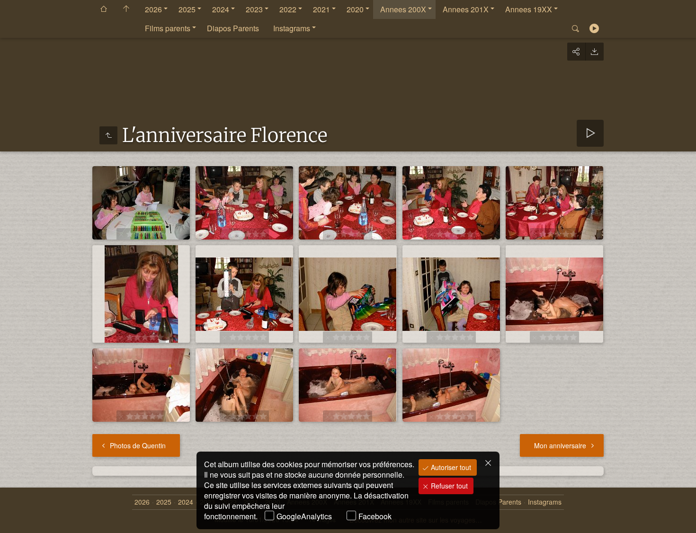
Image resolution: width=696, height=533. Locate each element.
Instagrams (291, 28)
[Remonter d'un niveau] (108, 135)
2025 (187, 9)
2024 (220, 9)
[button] (19, 514)
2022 (287, 9)
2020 (355, 9)
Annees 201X (466, 9)
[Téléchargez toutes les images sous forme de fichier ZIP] (594, 52)
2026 (153, 9)
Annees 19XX (528, 9)
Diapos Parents (233, 28)
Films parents (167, 28)
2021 (321, 9)
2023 (254, 9)
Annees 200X (403, 9)
